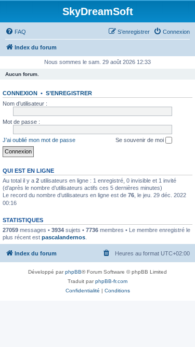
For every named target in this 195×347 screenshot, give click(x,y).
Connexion (20, 93)
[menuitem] (15, 31)
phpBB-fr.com (111, 281)
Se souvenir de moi (140, 140)
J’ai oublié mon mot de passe (39, 140)
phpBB (73, 272)
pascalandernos (63, 237)
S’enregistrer (69, 93)
